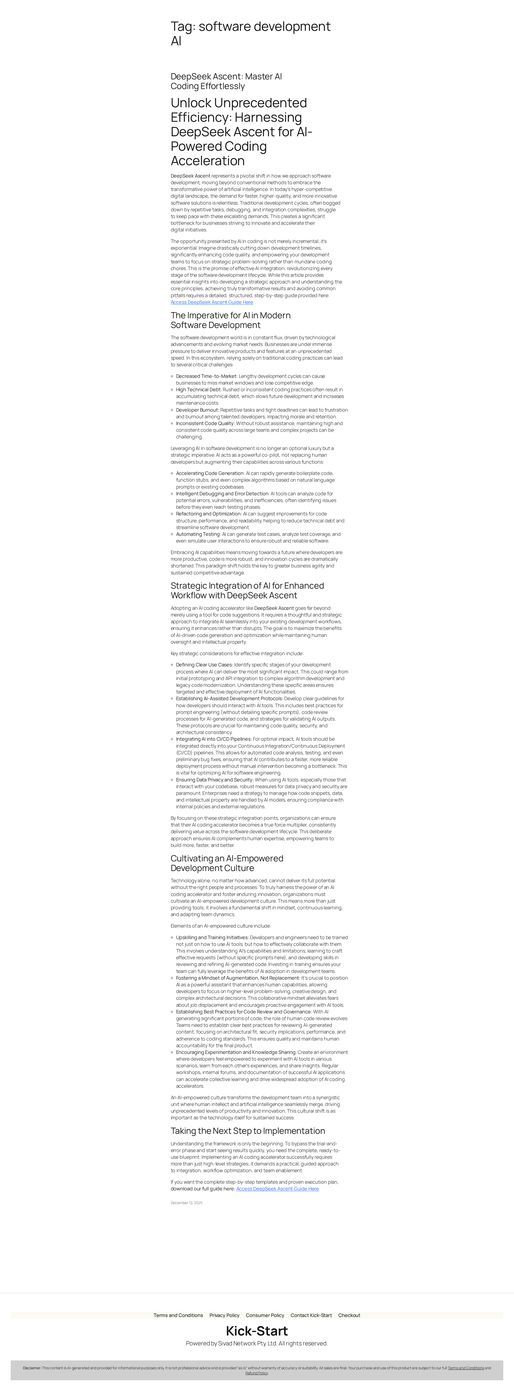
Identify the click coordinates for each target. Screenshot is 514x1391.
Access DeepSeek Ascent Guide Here (212, 302)
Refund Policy (256, 1372)
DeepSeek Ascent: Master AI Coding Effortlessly (226, 81)
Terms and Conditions (466, 1367)
